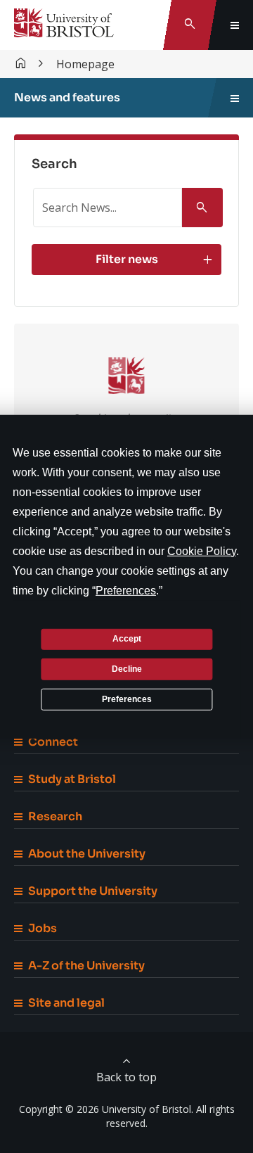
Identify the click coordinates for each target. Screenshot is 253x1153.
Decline (127, 669)
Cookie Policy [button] (201, 550)
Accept (126, 639)
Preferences (127, 698)
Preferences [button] (126, 590)
